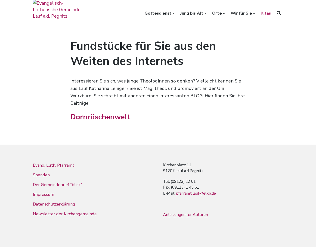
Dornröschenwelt (100, 117)
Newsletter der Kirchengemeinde (65, 214)
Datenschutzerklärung (54, 204)
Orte (217, 13)
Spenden (41, 175)
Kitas (266, 13)
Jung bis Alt (191, 13)
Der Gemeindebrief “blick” (57, 184)
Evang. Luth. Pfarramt (53, 165)
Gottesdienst (158, 13)
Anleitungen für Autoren (185, 214)
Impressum (43, 194)
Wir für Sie (241, 13)
